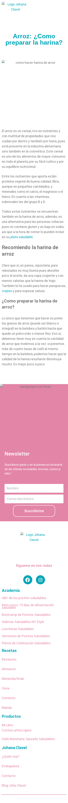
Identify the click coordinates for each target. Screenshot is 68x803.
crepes (7, 291)
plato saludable (22, 237)
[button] (57, 14)
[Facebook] (27, 579)
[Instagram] (40, 579)
